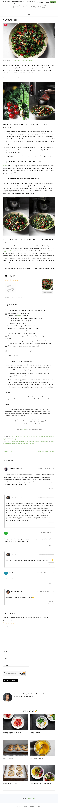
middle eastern (44, 441)
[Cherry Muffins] (15, 747)
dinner (20, 436)
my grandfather (8, 251)
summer (25, 443)
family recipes (35, 436)
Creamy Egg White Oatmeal (12, 732)
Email (5, 658)
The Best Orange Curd (37, 758)
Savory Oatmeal (35, 732)
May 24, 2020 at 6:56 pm (46, 468)
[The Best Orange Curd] (42, 747)
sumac (19, 315)
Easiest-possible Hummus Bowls (41, 783)
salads (47, 436)
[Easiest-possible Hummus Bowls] (42, 773)
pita (15, 443)
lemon (37, 441)
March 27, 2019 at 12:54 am (45, 591)
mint (51, 441)
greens (27, 441)
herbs (32, 441)
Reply (51, 488)
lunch (43, 436)
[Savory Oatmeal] (42, 722)
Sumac (5, 166)
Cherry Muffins (8, 758)
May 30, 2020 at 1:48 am (46, 497)
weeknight (13, 439)
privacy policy (31, 798)
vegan (52, 436)
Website (5, 665)
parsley (5, 443)
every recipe (27, 436)
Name (5, 651)
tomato (31, 443)
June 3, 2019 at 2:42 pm (46, 554)
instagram (23, 429)
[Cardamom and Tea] (29, 11)
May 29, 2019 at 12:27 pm (46, 533)
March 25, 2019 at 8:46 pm (45, 573)
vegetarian (6, 439)
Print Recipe (47, 292)
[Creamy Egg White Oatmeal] (15, 722)
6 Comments (29, 60)
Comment (6, 626)
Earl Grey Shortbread (10, 783)
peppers (11, 443)
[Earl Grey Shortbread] (15, 773)
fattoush (22, 441)
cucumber (15, 441)
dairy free (14, 436)
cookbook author (39, 694)
